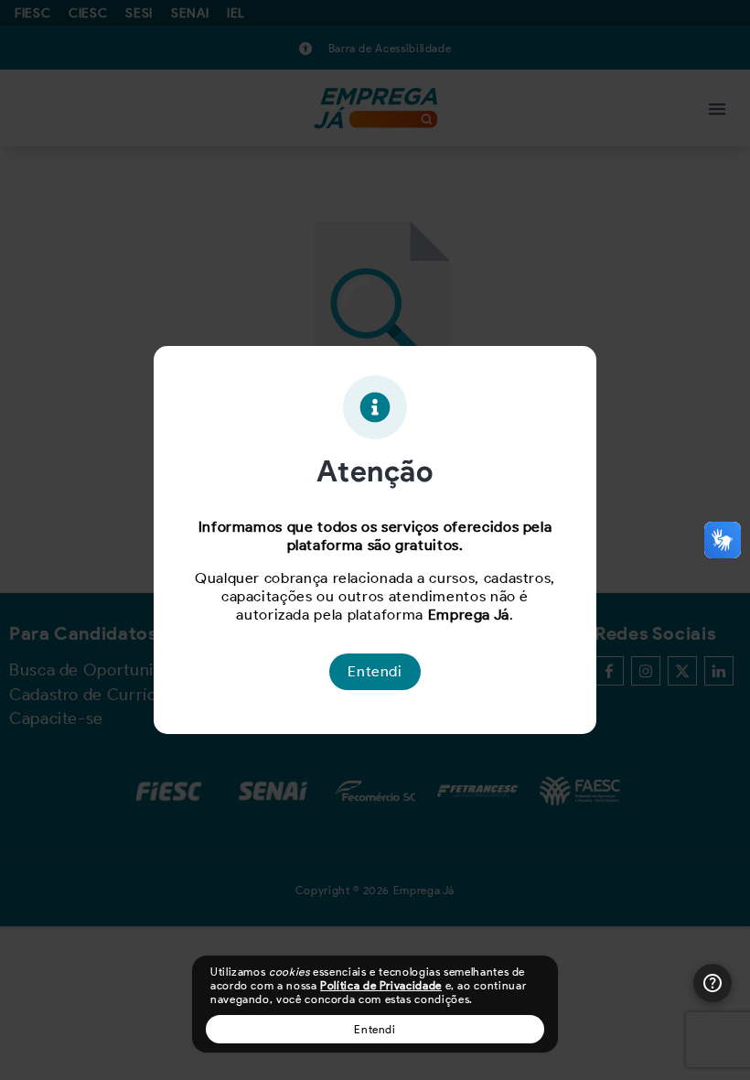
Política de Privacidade (381, 985)
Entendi (374, 1029)
